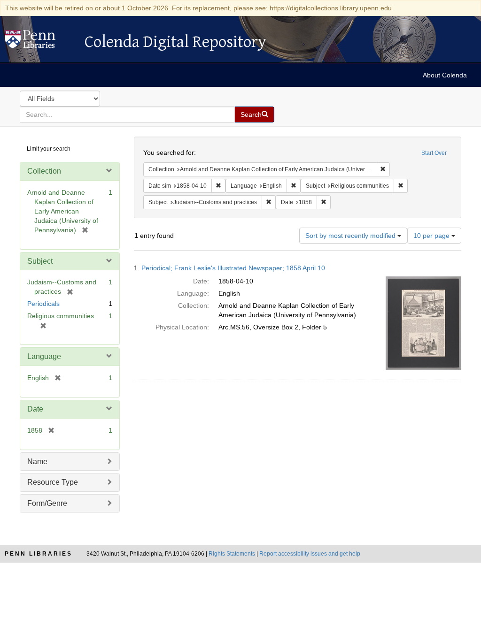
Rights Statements (232, 553)
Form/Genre (47, 503)
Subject (40, 261)
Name (37, 461)
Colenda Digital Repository (40, 41)
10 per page (432, 235)
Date (35, 409)
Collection (44, 171)
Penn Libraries (38, 553)
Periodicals (43, 303)
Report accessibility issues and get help (309, 553)
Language (44, 356)
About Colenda (445, 75)
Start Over (434, 153)
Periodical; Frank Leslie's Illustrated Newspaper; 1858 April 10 (233, 268)
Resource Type (52, 482)
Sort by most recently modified (351, 235)
